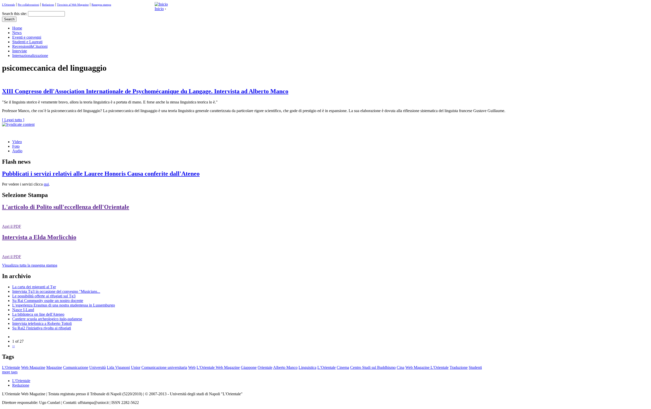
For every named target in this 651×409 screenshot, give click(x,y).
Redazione (48, 4)
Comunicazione (75, 367)
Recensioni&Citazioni (30, 46)
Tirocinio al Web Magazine (73, 4)
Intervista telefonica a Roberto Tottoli (42, 323)
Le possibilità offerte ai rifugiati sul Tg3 (44, 296)
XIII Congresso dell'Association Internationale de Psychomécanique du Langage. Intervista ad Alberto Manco (145, 91)
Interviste (19, 51)
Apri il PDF (11, 226)
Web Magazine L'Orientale (427, 367)
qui (46, 184)
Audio (17, 151)
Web (192, 367)
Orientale (265, 367)
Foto (16, 146)
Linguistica (307, 367)
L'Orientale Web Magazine (218, 367)
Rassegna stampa (101, 4)
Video (17, 142)
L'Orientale (8, 4)
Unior (135, 367)
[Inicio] (161, 4)
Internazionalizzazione (30, 55)
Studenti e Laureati (27, 42)
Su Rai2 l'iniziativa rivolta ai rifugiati (41, 328)
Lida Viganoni (118, 367)
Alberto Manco (285, 367)
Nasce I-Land (23, 310)
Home (17, 28)
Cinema (343, 367)
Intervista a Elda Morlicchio (39, 237)
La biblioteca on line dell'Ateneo (38, 314)
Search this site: (15, 13)
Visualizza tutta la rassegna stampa (29, 265)
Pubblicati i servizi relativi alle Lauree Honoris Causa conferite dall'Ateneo (101, 173)
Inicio (159, 9)
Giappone (249, 367)
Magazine (54, 367)
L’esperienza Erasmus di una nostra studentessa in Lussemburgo (63, 305)
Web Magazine (33, 367)
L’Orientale (326, 367)
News (17, 33)
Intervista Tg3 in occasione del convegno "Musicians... (56, 291)
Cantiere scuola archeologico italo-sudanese (47, 319)
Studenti (475, 367)
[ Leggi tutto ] (13, 120)
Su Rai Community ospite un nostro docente (47, 300)
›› (13, 346)
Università (97, 367)
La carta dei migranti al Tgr (34, 287)
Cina (400, 367)
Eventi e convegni (26, 37)
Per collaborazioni (28, 4)
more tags (10, 372)
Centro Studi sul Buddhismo (373, 367)
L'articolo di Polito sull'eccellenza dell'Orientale (65, 207)
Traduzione (459, 367)
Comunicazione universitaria (164, 367)
